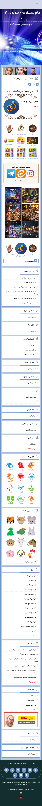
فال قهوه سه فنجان (30, 349)
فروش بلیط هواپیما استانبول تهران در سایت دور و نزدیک (22, 671)
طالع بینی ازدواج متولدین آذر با (21, 15)
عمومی (27, 261)
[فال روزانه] (13, 196)
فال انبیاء (33, 331)
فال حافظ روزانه (31, 700)
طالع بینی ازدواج (31, 382)
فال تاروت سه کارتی (30, 594)
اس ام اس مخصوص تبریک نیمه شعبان (25, 286)
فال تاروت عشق (31, 621)
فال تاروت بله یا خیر (30, 630)
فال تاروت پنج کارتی (30, 603)
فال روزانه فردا (31, 753)
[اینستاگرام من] (18, 770)
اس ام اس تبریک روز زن (29, 282)
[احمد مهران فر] (33, 71)
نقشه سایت (12, 789)
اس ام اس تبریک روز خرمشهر (27, 302)
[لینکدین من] (15, 775)
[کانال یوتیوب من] (21, 775)
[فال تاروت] (30, 196)
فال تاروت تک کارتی (30, 589)
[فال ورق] (13, 230)
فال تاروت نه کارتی (30, 612)
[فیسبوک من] (24, 770)
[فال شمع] (13, 213)
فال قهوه (33, 345)
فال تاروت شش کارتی (29, 607)
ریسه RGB (33, 444)
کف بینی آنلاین (32, 368)
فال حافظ (33, 695)
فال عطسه (33, 739)
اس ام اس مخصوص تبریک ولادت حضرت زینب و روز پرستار (22, 292)
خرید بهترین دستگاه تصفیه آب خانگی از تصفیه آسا (21, 649)
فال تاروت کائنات (31, 584)
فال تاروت (33, 635)
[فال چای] (30, 230)
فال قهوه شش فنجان (30, 354)
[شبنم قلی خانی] (9, 71)
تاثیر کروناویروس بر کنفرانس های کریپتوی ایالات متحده (23, 660)
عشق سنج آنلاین (31, 429)
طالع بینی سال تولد (30, 561)
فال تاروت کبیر (31, 580)
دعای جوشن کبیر (31, 396)
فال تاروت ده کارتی (30, 617)
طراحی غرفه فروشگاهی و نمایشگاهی (25, 677)
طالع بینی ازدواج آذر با (23, 78)
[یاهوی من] (35, 770)
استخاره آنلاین (32, 316)
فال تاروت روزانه (31, 575)
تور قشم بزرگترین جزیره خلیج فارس (25, 665)
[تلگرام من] (30, 770)
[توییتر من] (6, 770)
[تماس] (12, 770)
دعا (35, 401)
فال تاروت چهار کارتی (30, 598)
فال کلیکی (33, 415)
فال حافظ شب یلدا (31, 704)
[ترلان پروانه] (21, 71)
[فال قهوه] (30, 213)
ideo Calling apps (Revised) (29, 654)
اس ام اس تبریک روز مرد (29, 277)
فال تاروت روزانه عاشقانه (28, 626)
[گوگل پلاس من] (27, 775)
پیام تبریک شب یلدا (30, 709)
